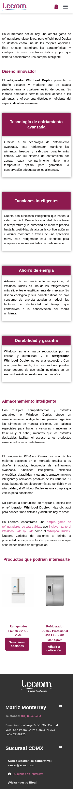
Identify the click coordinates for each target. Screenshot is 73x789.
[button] (65, 6)
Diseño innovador (19, 71)
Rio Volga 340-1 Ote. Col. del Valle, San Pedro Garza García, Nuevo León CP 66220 (31, 730)
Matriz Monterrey (25, 707)
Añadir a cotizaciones (54, 648)
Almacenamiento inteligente (29, 401)
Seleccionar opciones (17, 644)
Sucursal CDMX (24, 748)
